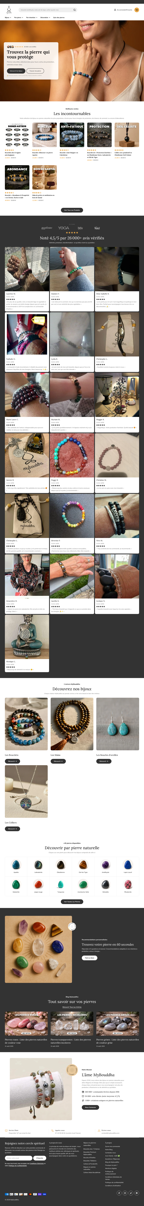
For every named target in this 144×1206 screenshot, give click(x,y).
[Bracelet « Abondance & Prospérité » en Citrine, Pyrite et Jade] (17, 177)
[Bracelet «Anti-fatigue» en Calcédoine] (72, 135)
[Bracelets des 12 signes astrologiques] (17, 135)
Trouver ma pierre (35, 71)
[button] (9, 150)
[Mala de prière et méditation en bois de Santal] (44, 177)
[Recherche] (74, 10)
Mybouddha (14, 1200)
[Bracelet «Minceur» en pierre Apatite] (44, 135)
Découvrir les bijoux (16, 71)
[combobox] (48, 10)
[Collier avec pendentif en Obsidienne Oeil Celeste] (127, 135)
